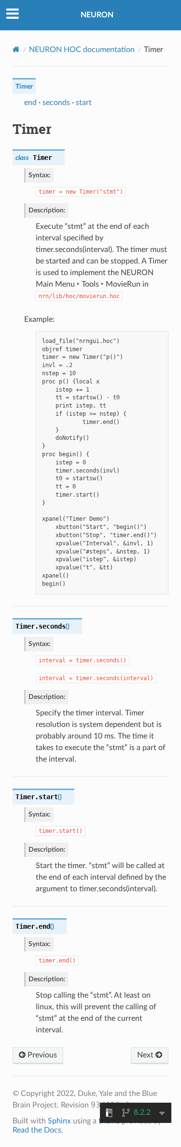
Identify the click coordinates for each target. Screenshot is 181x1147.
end (30, 102)
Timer (24, 86)
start (84, 102)
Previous (41, 1055)
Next (146, 1055)
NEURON (97, 15)
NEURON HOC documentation (82, 49)
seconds (56, 102)
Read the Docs (37, 1130)
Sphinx (59, 1121)
